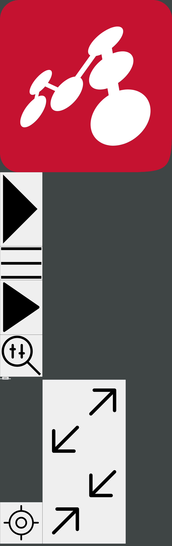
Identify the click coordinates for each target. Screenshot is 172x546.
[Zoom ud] (1, 378)
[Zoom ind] (10, 378)
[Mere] (21, 263)
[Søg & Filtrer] (21, 356)
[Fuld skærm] (84, 462)
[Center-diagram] (21, 523)
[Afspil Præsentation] (21, 307)
